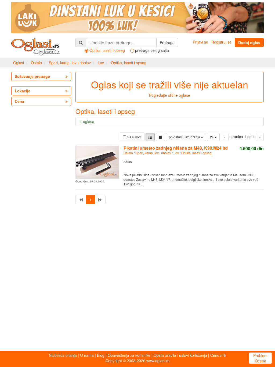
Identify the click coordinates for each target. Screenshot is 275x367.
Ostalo (36, 62)
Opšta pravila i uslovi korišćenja (180, 355)
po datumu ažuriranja (185, 137)
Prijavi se (200, 42)
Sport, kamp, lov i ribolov (70, 62)
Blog (100, 355)
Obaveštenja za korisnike (129, 355)
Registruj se (221, 42)
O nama (87, 355)
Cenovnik (218, 355)
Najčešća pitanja (63, 355)
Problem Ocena (260, 358)
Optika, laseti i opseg (128, 62)
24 (212, 137)
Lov (101, 62)
